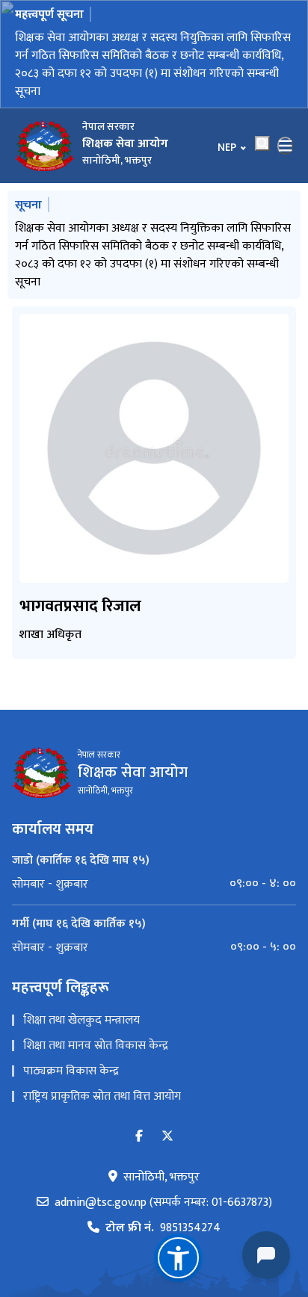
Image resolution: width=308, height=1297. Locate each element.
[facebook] (139, 1137)
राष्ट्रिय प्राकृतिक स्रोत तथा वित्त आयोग (102, 1096)
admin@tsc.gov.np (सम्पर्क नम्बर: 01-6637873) (163, 1203)
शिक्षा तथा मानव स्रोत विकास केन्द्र (95, 1046)
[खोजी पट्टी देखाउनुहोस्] (262, 143)
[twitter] (167, 1137)
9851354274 (163, 1228)
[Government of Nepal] (45, 146)
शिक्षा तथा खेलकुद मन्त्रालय (81, 1020)
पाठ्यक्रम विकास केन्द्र (71, 1071)
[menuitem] (154, 884)
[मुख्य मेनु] (285, 146)
